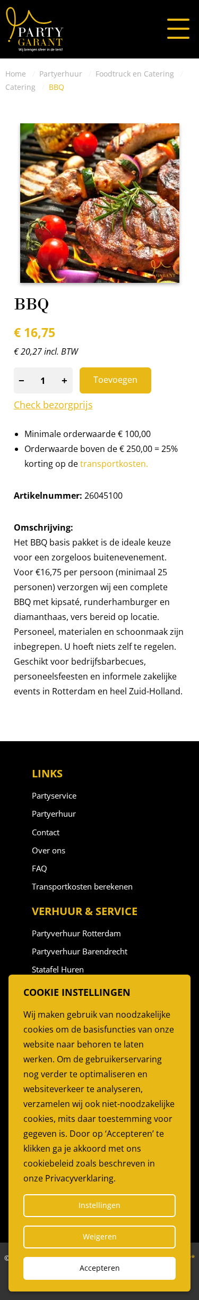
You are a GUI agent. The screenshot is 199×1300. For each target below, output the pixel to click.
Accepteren (100, 1268)
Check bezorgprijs (53, 405)
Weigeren (100, 1236)
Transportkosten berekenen (82, 886)
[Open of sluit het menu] (178, 29)
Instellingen (99, 1205)
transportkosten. (114, 463)
